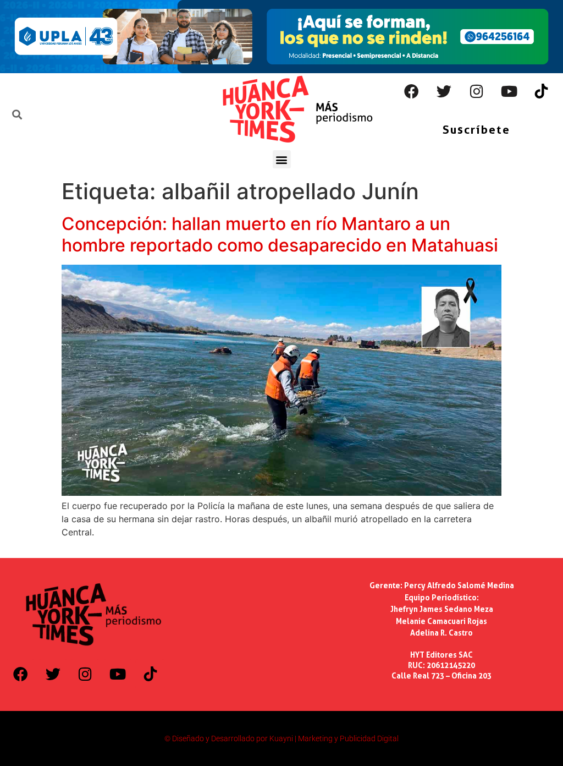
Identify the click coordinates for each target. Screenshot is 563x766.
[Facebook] (412, 91)
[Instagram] (477, 91)
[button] (282, 159)
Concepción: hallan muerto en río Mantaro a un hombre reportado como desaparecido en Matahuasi (280, 234)
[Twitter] (444, 91)
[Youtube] (509, 91)
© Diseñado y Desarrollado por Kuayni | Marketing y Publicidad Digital (281, 738)
